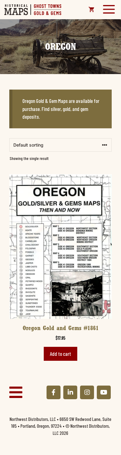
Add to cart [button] (60, 354)
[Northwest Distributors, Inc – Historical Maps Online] (33, 9)
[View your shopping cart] (91, 9)
